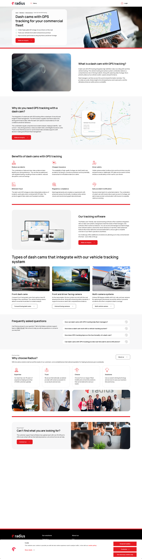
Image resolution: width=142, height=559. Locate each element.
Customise (124, 549)
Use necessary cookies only (125, 554)
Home (17, 12)
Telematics (21, 12)
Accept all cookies (125, 543)
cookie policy (92, 545)
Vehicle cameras (29, 12)
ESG (73, 539)
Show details (28, 550)
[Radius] (18, 3)
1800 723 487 (21, 328)
